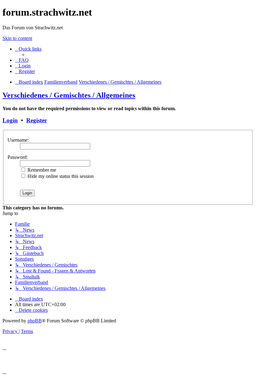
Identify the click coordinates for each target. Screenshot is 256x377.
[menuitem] (22, 60)
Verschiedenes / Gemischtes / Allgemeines (68, 95)
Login (10, 120)
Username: (18, 140)
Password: (17, 157)
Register (36, 120)
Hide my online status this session (60, 176)
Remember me (41, 170)
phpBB (34, 320)
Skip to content (17, 38)
